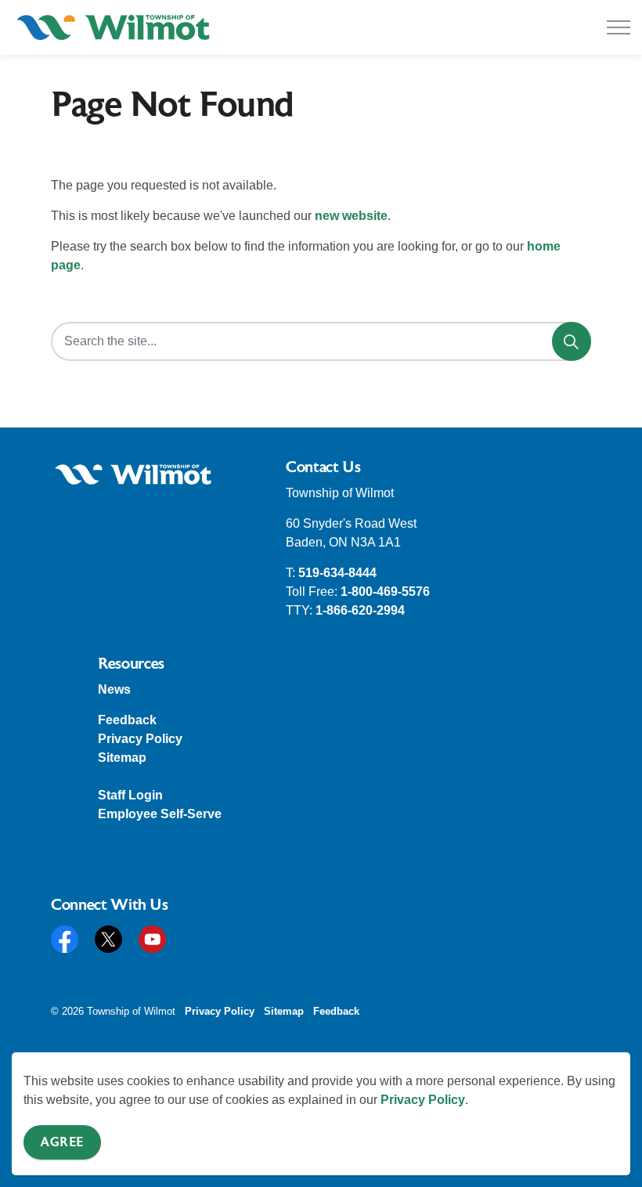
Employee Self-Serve (160, 814)
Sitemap (122, 757)
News (114, 689)
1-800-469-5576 (385, 591)
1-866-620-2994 (360, 610)
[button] (133, 475)
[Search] (571, 341)
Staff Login (130, 795)
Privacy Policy (423, 1099)
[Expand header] (618, 27)
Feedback (127, 720)
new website (351, 215)
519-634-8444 (337, 572)
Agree (62, 1142)
